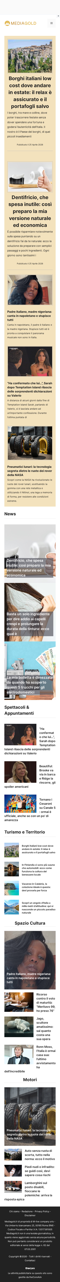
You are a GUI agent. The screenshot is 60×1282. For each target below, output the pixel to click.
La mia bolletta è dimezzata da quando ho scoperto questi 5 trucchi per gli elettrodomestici (30, 684)
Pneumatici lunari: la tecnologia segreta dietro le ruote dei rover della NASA (29, 471)
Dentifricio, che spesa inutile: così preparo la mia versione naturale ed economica (30, 211)
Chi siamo (14, 1211)
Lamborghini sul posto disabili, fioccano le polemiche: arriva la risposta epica (28, 1191)
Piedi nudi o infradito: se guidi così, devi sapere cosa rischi (40, 1171)
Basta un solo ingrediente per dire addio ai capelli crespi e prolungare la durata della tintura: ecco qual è (28, 624)
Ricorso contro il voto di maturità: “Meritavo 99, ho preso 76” (45, 1003)
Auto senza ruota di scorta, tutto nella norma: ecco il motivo (40, 1155)
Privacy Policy (42, 1211)
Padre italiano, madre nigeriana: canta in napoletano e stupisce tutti (29, 316)
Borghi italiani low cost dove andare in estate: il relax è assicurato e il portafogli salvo (30, 92)
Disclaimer (30, 1215)
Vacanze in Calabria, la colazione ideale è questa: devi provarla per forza (36, 887)
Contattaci (30, 1260)
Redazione (27, 1211)
